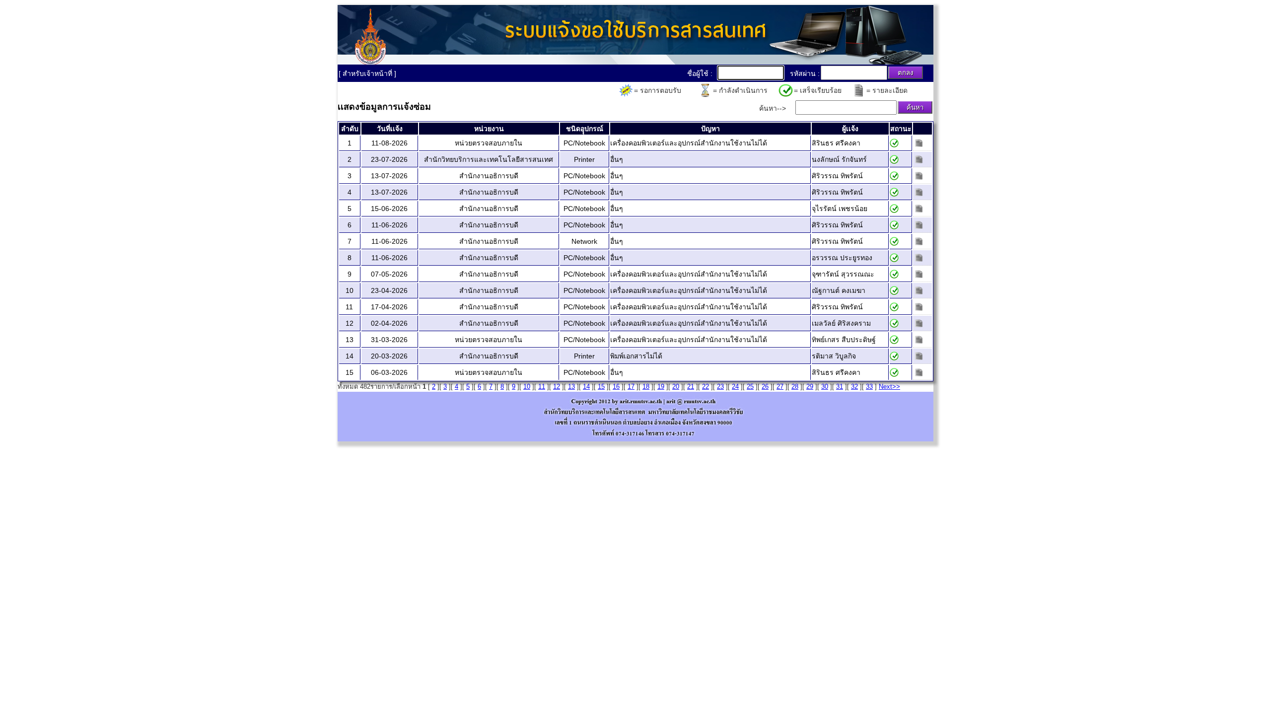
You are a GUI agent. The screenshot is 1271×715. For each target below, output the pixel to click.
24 (735, 386)
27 (780, 386)
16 (616, 386)
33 (869, 386)
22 (705, 386)
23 (720, 386)
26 (765, 386)
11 (541, 386)
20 (675, 386)
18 (645, 386)
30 (824, 386)
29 (809, 386)
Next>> (889, 386)
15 (601, 386)
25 (750, 386)
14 (586, 386)
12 (556, 386)
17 (631, 386)
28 (794, 386)
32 (854, 386)
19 (660, 386)
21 (690, 386)
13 (571, 386)
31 (839, 386)
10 (526, 386)
